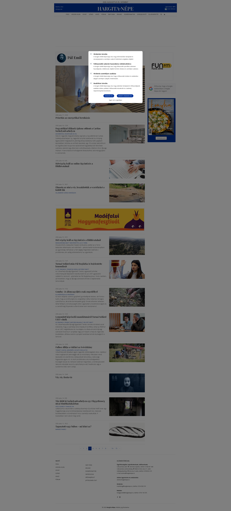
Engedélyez (109, 96)
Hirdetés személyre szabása (104, 73)
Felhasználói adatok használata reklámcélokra (112, 64)
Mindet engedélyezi (125, 96)
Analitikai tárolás (100, 83)
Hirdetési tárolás (100, 54)
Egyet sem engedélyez (115, 100)
